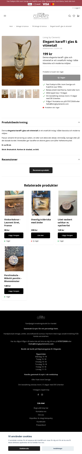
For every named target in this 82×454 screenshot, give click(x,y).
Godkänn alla (24, 448)
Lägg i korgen (13, 235)
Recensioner (10, 159)
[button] (35, 61)
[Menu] (5, 16)
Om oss (41, 415)
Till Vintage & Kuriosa (39, 26)
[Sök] (69, 16)
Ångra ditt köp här (41, 408)
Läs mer (40, 235)
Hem (11, 26)
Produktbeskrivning (15, 122)
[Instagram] (42, 394)
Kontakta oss (41, 411)
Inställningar (57, 448)
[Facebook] (38, 394)
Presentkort (41, 425)
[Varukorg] (78, 16)
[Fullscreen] (20, 61)
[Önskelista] (74, 16)
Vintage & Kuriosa (22, 26)
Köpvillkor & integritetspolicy (41, 418)
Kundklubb (41, 421)
